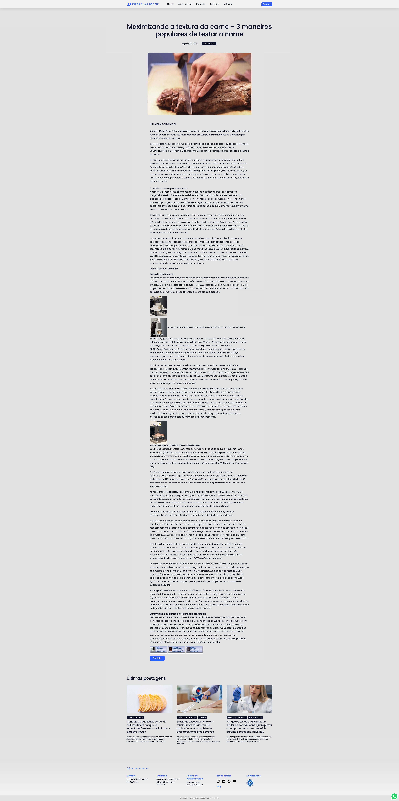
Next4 (216, 798)
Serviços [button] (214, 4)
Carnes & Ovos (209, 43)
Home (170, 4)
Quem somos (184, 4)
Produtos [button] (200, 4)
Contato (267, 4)
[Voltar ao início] (143, 4)
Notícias (228, 4)
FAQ (219, 786)
